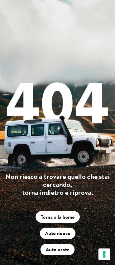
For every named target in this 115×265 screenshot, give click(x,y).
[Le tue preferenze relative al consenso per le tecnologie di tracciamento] (104, 254)
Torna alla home (58, 217)
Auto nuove (57, 233)
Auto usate (57, 249)
